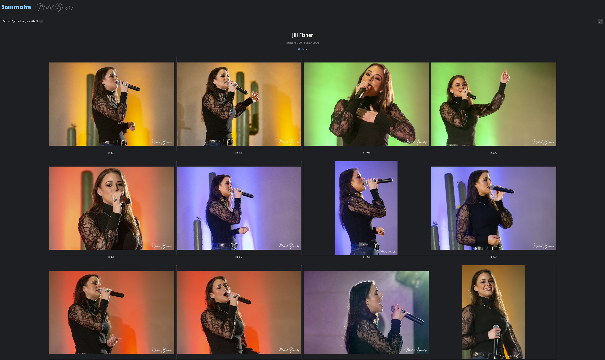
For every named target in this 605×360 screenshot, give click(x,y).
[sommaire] (38, 12)
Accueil (7, 21)
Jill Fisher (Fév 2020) (25, 21)
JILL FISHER (302, 48)
